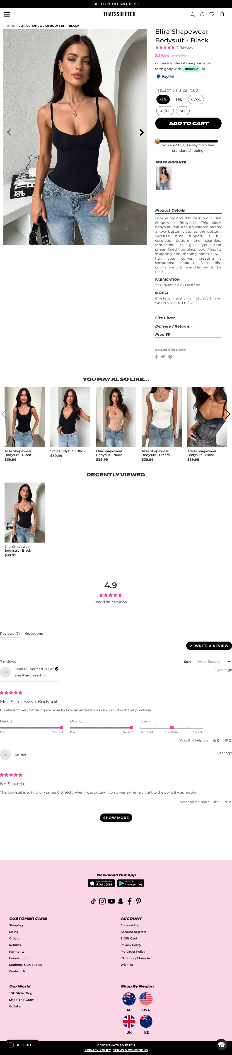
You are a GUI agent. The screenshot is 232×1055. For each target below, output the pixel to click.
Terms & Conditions (130, 1050)
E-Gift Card (129, 938)
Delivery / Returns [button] (172, 326)
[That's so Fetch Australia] (129, 998)
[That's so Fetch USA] (146, 998)
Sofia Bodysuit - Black (68, 451)
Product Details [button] (170, 210)
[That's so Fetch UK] (129, 1021)
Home (10, 25)
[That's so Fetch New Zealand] (146, 1021)
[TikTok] (93, 902)
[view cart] (222, 14)
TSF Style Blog (20, 993)
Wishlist (127, 964)
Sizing (13, 932)
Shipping (16, 925)
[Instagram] (102, 902)
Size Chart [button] (165, 318)
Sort (188, 661)
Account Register (133, 932)
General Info (18, 958)
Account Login (132, 925)
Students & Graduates (25, 964)
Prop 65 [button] (162, 334)
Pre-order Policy (133, 951)
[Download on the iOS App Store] (101, 886)
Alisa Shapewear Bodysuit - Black (18, 453)
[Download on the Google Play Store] (130, 886)
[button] (202, 13)
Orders (14, 938)
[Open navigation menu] (6, 14)
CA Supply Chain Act (136, 958)
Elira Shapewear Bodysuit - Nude (109, 453)
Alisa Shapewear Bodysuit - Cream (156, 453)
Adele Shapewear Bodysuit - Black (201, 453)
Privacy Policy (131, 945)
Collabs (15, 1006)
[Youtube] (111, 902)
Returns (15, 945)
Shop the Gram (21, 1000)
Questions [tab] (34, 634)
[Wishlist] (212, 14)
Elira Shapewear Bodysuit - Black (49, 25)
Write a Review (213, 646)
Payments (16, 951)
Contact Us (17, 971)
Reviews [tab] (10, 634)
